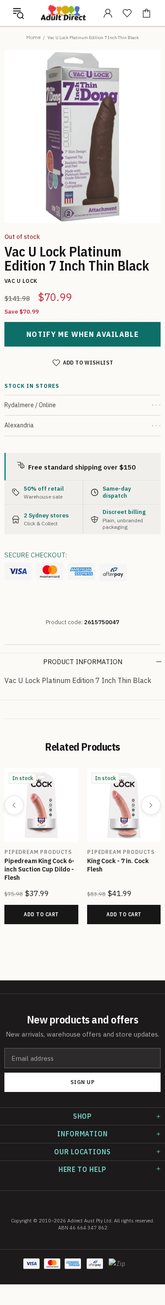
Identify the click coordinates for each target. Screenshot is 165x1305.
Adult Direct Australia (63, 13)
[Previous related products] (14, 805)
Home (33, 37)
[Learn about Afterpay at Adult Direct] (113, 572)
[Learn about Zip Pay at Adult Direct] (117, 1268)
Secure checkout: (35, 555)
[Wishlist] (127, 13)
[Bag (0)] (146, 13)
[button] (18, 13)
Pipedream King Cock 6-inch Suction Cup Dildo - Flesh (39, 869)
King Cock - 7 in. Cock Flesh (118, 865)
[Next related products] (151, 805)
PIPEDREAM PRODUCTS (38, 852)
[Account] (107, 13)
